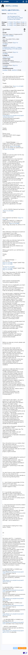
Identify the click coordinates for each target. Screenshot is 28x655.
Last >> (24, 22)
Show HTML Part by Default (15, 18)
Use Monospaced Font (13, 16)
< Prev (14, 22)
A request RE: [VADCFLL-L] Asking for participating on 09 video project (12, 48)
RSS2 (24, 648)
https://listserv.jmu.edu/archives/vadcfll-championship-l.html (13, 116)
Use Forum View (11, 13)
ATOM (15, 648)
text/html (14, 70)
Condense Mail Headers (13, 19)
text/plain (5, 70)
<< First (10, 22)
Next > (19, 22)
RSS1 (20, 648)
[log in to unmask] (8, 35)
